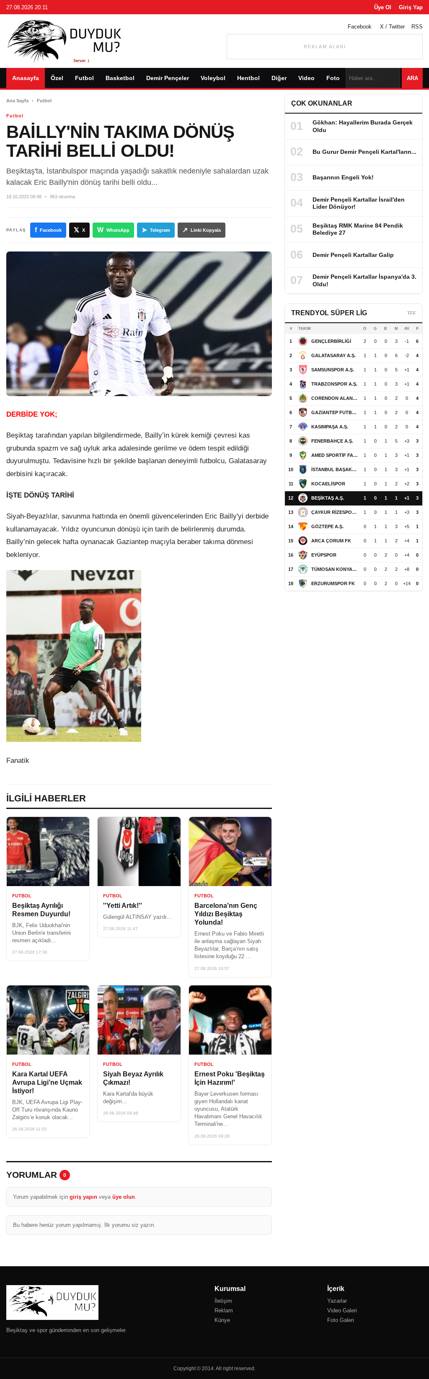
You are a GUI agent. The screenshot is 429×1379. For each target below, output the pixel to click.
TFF (411, 313)
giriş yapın (83, 1197)
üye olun (123, 1197)
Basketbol (120, 78)
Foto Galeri (340, 1320)
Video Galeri (342, 1310)
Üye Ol (382, 7)
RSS (417, 26)
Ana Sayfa (17, 100)
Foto (333, 78)
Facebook (360, 26)
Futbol (84, 78)
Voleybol (213, 78)
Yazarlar (337, 1301)
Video (306, 78)
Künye (222, 1320)
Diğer (279, 78)
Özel (57, 78)
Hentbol (248, 78)
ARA (412, 78)
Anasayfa (25, 78)
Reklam (223, 1310)
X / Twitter (392, 26)
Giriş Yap (411, 7)
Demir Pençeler (167, 78)
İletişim (223, 1301)
